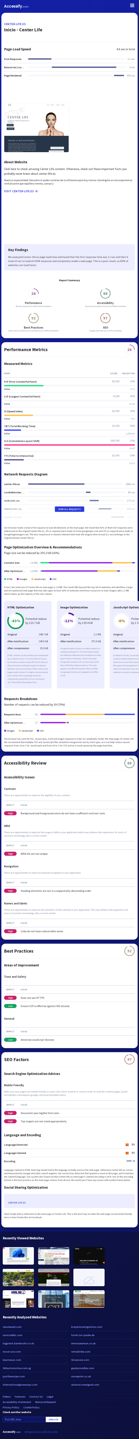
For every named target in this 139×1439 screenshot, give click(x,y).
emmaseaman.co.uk (83, 1343)
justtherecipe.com (14, 1376)
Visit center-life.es (19, 191)
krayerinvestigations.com (86, 1326)
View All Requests (69, 509)
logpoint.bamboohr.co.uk (18, 1343)
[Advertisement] (69, 92)
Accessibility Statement (17, 1402)
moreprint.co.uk (81, 1376)
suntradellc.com (12, 1335)
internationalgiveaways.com (20, 1384)
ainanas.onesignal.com (85, 1384)
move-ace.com (12, 1351)
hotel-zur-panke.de (82, 1335)
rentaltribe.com (80, 1351)
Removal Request (45, 1402)
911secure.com (80, 1359)
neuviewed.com (12, 1326)
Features (20, 1396)
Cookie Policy (31, 1407)
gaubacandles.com (82, 1368)
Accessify (16, 6)
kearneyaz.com (12, 1359)
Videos (7, 1396)
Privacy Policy (11, 1407)
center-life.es (15, 24)
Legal (50, 1396)
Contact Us (36, 1396)
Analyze (53, 1419)
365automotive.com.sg (17, 1368)
